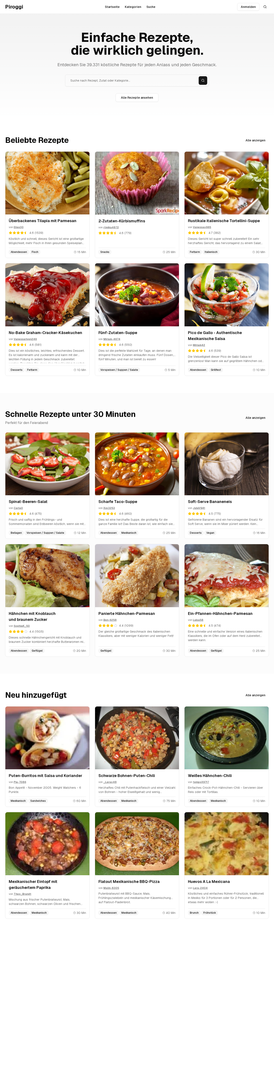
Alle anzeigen (255, 140)
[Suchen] (203, 80)
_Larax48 (110, 782)
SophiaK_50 (22, 626)
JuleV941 (199, 508)
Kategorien (133, 7)
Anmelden (248, 7)
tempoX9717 (201, 782)
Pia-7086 (20, 782)
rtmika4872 (111, 227)
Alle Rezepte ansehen (137, 98)
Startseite (112, 7)
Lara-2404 (200, 888)
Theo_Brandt (22, 894)
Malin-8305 (111, 888)
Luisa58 (198, 620)
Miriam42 (199, 345)
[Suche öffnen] (265, 7)
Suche (150, 7)
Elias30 (19, 227)
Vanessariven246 (25, 339)
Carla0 (18, 508)
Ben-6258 (110, 620)
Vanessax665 (202, 227)
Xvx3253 (109, 508)
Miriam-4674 (111, 339)
